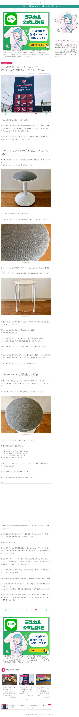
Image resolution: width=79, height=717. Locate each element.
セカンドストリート (6, 63)
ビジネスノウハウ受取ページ (33, 2)
